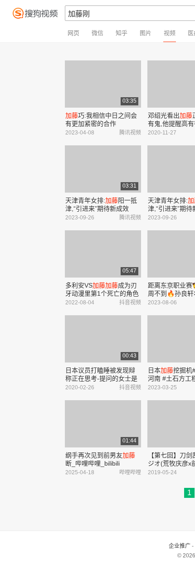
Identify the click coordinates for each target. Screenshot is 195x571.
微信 (97, 33)
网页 (73, 33)
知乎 (121, 33)
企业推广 (179, 546)
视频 (170, 33)
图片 (145, 33)
